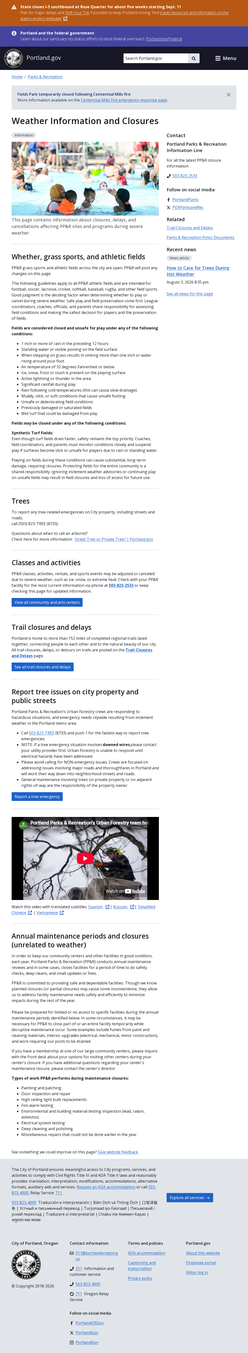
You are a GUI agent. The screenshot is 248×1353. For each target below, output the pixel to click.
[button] (225, 58)
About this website (203, 1253)
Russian (120, 906)
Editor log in (197, 1272)
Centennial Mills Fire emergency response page (124, 100)
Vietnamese (47, 912)
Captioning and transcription (142, 1265)
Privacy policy (140, 1278)
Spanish (96, 906)
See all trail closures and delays (43, 667)
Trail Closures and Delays (190, 227)
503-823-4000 (24, 1202)
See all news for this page (190, 293)
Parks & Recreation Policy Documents (200, 237)
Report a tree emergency (37, 796)
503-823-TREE (41, 733)
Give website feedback (118, 1152)
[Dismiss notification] (228, 94)
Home (17, 76)
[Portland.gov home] (32, 58)
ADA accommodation (146, 1253)
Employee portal (201, 1262)
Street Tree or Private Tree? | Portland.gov (114, 539)
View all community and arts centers (47, 602)
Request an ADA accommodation (106, 1187)
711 (58, 1192)
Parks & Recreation (45, 76)
